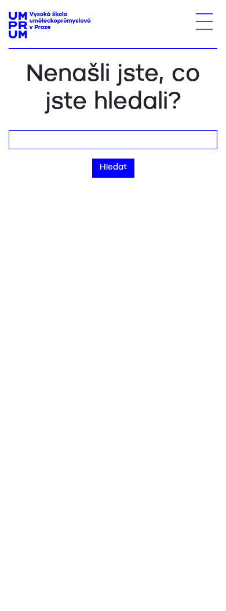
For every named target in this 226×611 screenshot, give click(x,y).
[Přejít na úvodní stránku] (49, 25)
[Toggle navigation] (204, 21)
